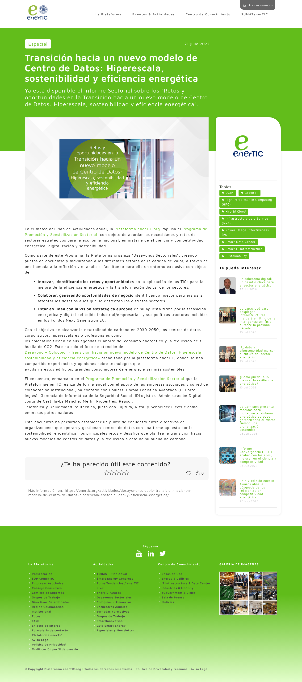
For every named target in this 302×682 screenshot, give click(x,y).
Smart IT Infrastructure (244, 249)
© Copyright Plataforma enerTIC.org (53, 669)
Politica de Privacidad (49, 644)
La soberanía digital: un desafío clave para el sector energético (257, 282)
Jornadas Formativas (113, 611)
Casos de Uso (172, 574)
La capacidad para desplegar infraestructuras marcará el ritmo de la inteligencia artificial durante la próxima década (257, 318)
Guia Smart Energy (111, 625)
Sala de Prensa (173, 597)
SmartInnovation (110, 621)
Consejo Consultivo (47, 588)
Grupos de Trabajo (46, 597)
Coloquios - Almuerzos (114, 602)
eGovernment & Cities (179, 592)
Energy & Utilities (175, 578)
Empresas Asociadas (47, 583)
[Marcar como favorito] (188, 472)
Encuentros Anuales (112, 607)
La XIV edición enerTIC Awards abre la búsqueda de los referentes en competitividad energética (257, 489)
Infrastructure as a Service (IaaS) (245, 221)
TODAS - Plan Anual (112, 574)
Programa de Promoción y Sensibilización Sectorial (135, 378)
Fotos (36, 616)
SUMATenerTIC (254, 14)
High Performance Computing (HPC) (247, 202)
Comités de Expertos (48, 592)
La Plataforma (109, 14)
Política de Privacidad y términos (162, 669)
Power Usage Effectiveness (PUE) (245, 232)
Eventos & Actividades (153, 14)
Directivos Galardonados (51, 602)
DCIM (230, 192)
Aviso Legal (41, 640)
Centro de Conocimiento (208, 14)
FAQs (36, 621)
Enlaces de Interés (46, 625)
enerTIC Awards (109, 592)
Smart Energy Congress (115, 578)
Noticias (168, 602)
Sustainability (236, 256)
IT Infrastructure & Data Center (186, 583)
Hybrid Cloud (236, 211)
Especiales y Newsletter (115, 630)
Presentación (42, 574)
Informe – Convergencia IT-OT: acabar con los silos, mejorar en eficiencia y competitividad (258, 455)
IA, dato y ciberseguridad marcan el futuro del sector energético (258, 352)
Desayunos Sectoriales (114, 597)
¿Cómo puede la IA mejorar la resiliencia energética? (256, 380)
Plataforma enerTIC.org (137, 229)
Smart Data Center (241, 242)
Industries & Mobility (178, 588)
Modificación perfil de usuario (55, 649)
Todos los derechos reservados (108, 669)
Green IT (251, 192)
